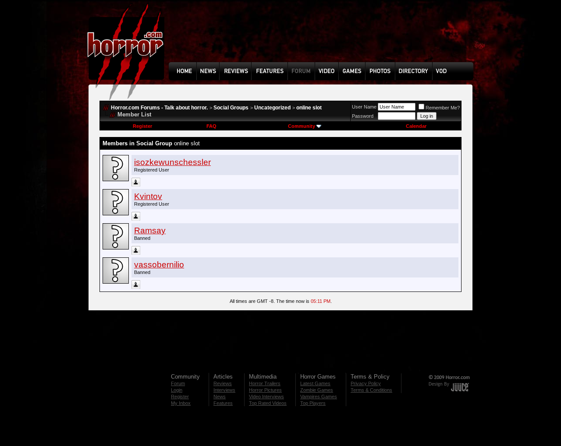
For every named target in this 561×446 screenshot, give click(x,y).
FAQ (211, 126)
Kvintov (148, 196)
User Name (364, 106)
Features (223, 403)
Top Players (313, 403)
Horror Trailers (264, 383)
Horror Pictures (265, 390)
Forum (178, 383)
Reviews (222, 383)
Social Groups (231, 108)
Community (301, 126)
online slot (309, 108)
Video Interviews (266, 396)
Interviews (224, 390)
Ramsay (150, 230)
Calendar (416, 126)
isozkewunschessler (172, 162)
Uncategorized (272, 108)
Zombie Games (316, 390)
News (219, 396)
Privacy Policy (366, 383)
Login (176, 390)
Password (362, 116)
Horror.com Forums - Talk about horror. (159, 108)
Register (142, 126)
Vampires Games (318, 396)
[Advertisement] (323, 37)
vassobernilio (159, 264)
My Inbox (181, 403)
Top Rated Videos (268, 403)
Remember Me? (443, 107)
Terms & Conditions (371, 390)
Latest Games (315, 383)
